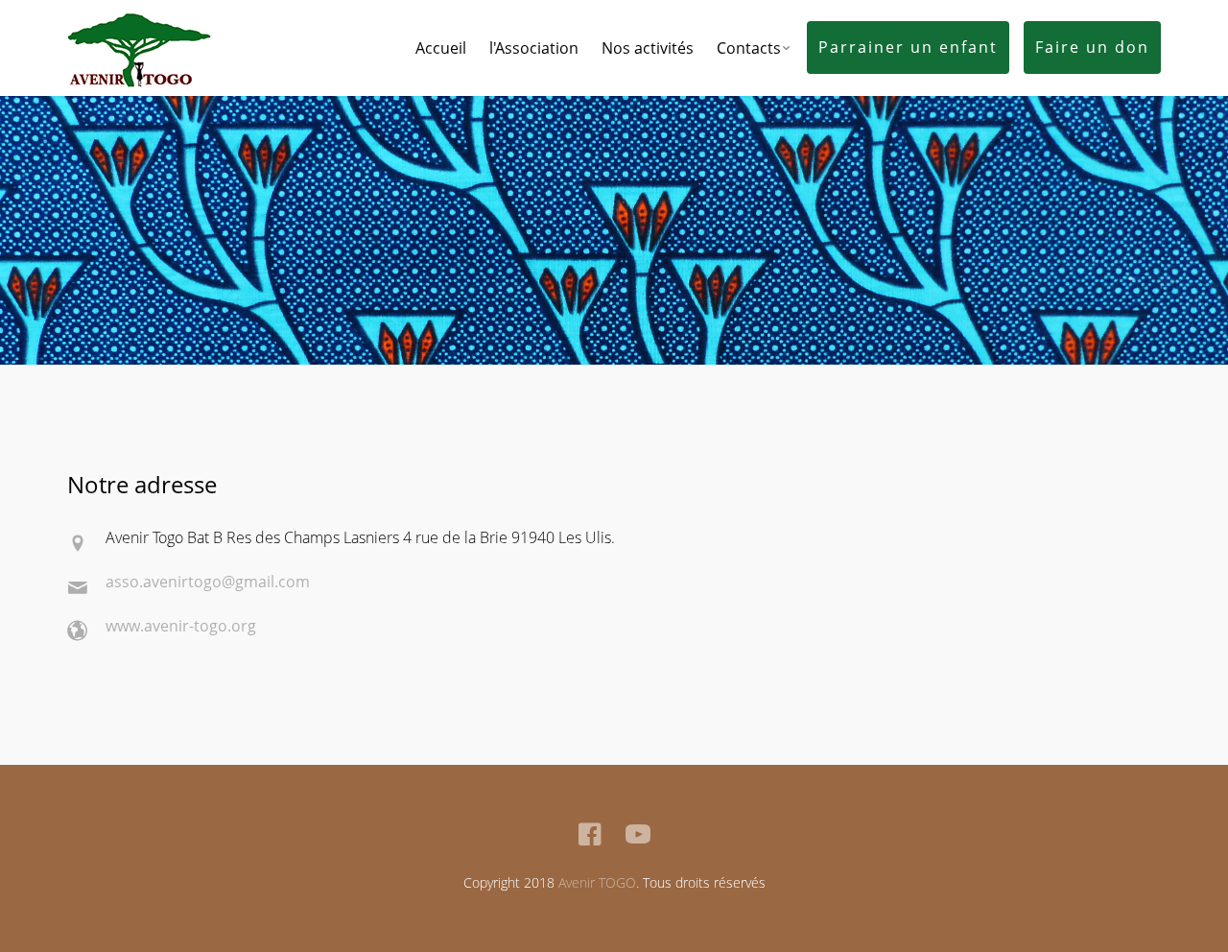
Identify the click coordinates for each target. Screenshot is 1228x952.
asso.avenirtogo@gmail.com (208, 581)
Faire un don (1092, 47)
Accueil (440, 48)
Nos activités (648, 48)
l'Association (534, 48)
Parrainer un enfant (908, 47)
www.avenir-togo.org (181, 625)
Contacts (749, 48)
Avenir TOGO (597, 882)
